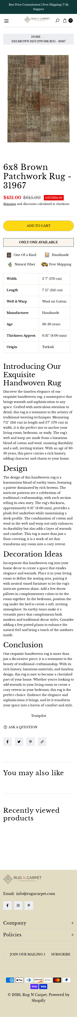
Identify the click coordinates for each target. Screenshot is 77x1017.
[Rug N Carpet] (37, 19)
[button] (43, 741)
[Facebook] (7, 905)
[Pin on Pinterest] (30, 741)
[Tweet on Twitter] (19, 741)
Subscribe (60, 954)
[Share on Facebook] (7, 741)
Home (36, 36)
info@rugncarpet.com (35, 893)
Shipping (9, 204)
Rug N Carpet (34, 995)
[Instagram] (18, 905)
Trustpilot (38, 716)
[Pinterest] (29, 905)
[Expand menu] (6, 21)
